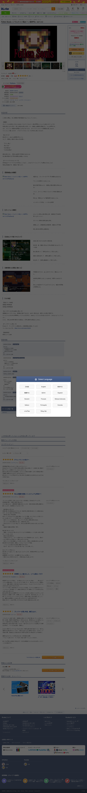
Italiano (27, 405)
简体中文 (60, 387)
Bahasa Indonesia (60, 399)
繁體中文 (26, 393)
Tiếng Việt (43, 411)
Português (43, 405)
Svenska (60, 405)
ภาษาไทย (27, 411)
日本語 (27, 387)
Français (43, 399)
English (43, 387)
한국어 (43, 393)
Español (60, 393)
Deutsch (26, 399)
